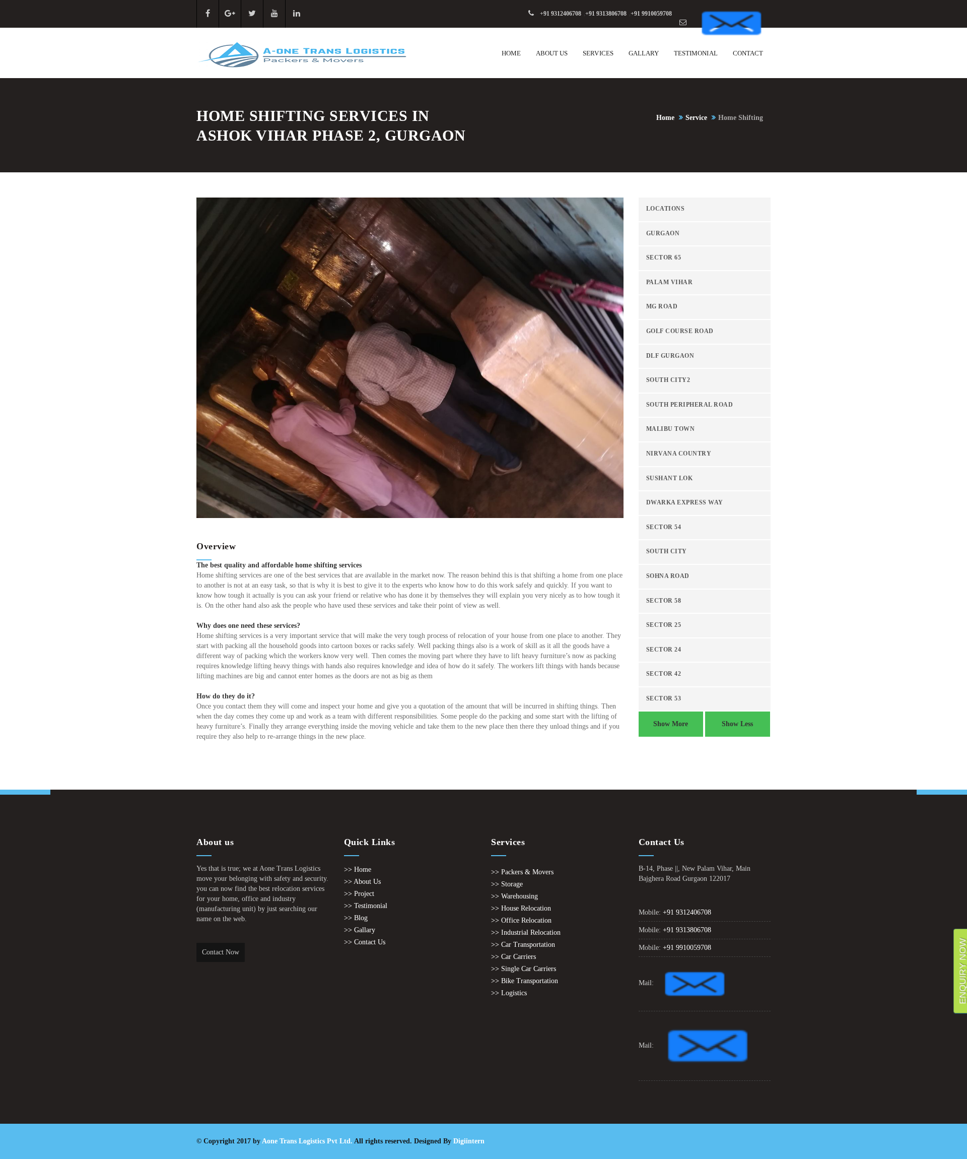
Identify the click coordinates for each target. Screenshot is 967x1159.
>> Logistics (509, 993)
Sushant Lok (669, 478)
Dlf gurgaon (670, 356)
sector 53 (663, 698)
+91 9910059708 (651, 13)
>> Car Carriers (513, 956)
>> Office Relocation (521, 920)
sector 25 (663, 625)
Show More (670, 724)
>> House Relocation (521, 908)
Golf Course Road (680, 331)
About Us (552, 53)
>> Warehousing (514, 896)
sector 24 (663, 650)
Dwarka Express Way (684, 502)
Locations (665, 209)
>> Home (357, 869)
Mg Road (662, 306)
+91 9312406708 (560, 13)
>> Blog (356, 918)
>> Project (359, 893)
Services (598, 53)
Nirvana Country (679, 453)
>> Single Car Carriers (523, 969)
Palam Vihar (669, 282)
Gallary (644, 53)
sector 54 (663, 527)
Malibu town (670, 429)
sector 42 (663, 674)
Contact (748, 53)
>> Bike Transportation (524, 981)
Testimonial (696, 53)
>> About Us (362, 881)
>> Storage (507, 884)
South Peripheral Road (689, 405)
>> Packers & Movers (522, 872)
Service (696, 117)
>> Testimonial (365, 906)
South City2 (668, 380)
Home (511, 53)
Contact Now (220, 952)
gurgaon (663, 233)
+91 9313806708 (606, 13)
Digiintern (469, 1141)
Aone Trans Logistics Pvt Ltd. (307, 1141)
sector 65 (663, 257)
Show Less (737, 724)
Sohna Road (667, 576)
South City (666, 551)
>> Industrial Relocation (526, 932)
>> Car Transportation (523, 944)
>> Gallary (359, 930)
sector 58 (663, 601)
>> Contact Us (364, 942)
